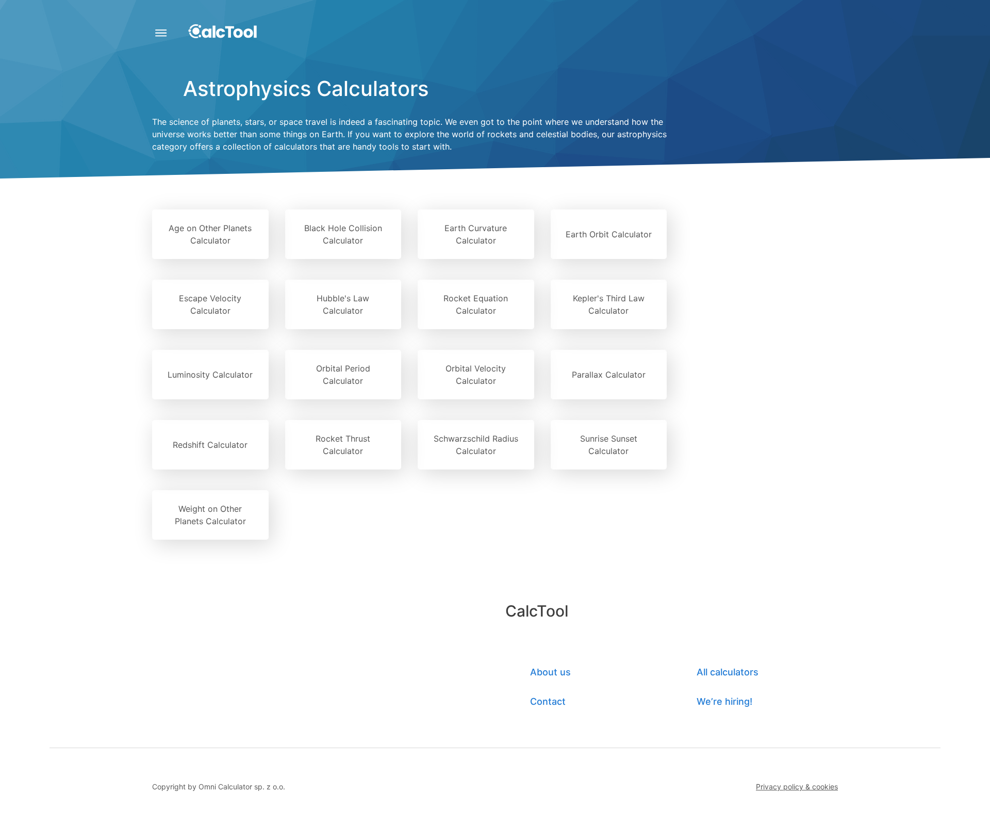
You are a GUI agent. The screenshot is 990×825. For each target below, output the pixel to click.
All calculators (727, 672)
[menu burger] (160, 35)
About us (550, 672)
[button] (797, 786)
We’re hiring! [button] (724, 701)
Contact (548, 701)
